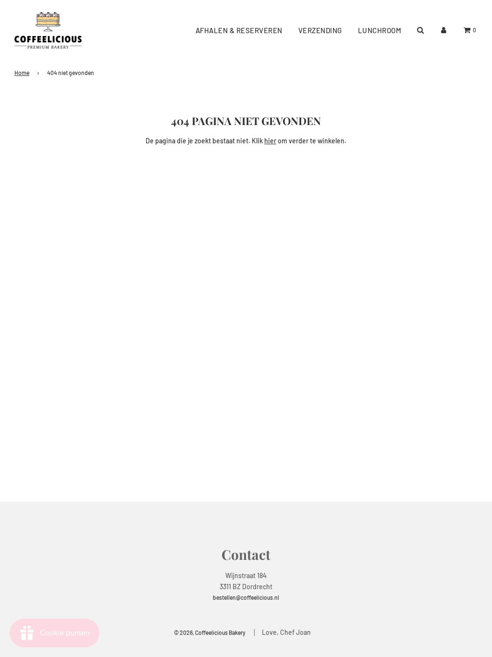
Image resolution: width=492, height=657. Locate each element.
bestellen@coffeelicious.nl (246, 597)
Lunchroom (380, 30)
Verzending (320, 30)
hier (270, 141)
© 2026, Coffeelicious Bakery (210, 632)
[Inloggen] (443, 30)
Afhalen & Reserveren (239, 30)
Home (21, 72)
